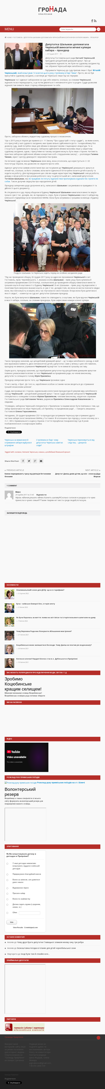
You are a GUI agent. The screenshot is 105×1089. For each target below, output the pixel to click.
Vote (11, 922)
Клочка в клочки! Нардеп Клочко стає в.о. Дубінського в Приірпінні (47, 659)
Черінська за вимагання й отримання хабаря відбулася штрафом (18, 443)
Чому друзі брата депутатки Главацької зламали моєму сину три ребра (50, 942)
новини (41, 452)
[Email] (41, 461)
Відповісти (41, 495)
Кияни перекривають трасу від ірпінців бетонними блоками (28, 475)
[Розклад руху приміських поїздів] (21, 782)
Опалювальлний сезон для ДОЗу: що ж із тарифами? (40, 590)
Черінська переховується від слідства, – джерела (81, 441)
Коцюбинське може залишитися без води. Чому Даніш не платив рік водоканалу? (54, 645)
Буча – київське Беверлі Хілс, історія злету (35, 604)
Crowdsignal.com (31, 928)
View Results (18, 928)
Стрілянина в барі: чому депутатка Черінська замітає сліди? (49, 443)
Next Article (91, 470)
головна (18, 452)
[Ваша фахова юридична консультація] (25, 1027)
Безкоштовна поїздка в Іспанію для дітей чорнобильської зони (46, 948)
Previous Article (15, 470)
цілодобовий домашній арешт (57, 452)
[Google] (35, 461)
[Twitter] (29, 461)
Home (9, 37)
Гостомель (17, 37)
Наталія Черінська (30, 452)
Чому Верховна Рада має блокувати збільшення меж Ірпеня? (44, 631)
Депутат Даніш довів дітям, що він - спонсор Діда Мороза (77, 475)
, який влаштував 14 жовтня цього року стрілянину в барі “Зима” (52, 71)
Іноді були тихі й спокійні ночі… (35, 954)
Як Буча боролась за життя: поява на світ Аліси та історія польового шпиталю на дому (56, 617)
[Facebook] (23, 461)
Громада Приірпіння (14, 1037)
